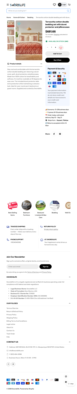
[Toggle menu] (8, 4)
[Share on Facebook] (54, 134)
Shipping (56, 34)
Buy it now (57, 60)
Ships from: (58, 120)
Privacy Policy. (46, 272)
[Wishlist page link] (54, 4)
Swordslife (15, 389)
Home (9, 17)
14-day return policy (51, 229)
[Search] (68, 10)
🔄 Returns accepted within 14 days (56, 124)
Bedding (30, 17)
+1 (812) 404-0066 (15, 354)
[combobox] (38, 11)
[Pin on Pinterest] (60, 134)
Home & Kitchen (19, 17)
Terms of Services (33, 272)
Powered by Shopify (27, 389)
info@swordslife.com (16, 351)
